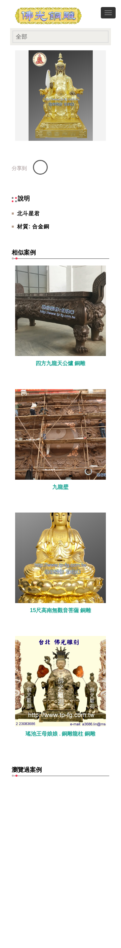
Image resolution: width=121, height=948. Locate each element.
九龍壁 (60, 487)
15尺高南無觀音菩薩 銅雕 (60, 610)
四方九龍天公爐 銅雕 (60, 363)
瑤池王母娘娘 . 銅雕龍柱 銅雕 (60, 733)
